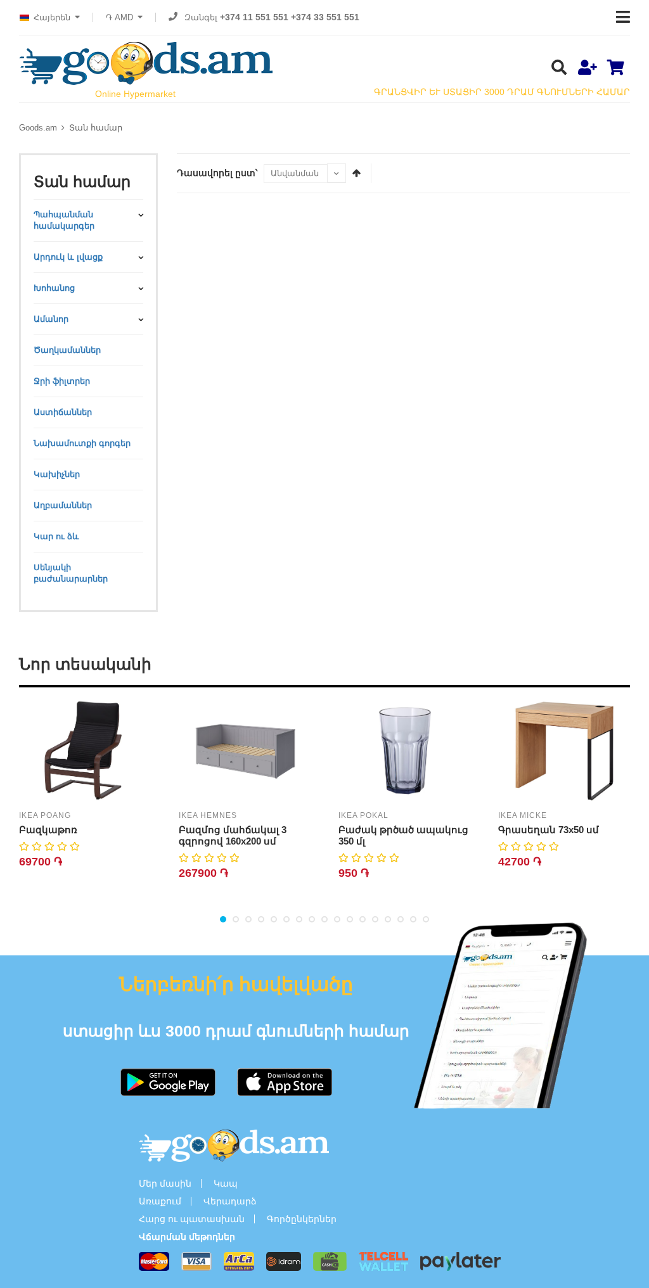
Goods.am (38, 127)
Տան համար (95, 127)
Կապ (226, 1183)
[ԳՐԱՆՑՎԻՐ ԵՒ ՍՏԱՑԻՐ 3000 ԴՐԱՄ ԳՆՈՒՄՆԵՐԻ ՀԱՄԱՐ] (587, 68)
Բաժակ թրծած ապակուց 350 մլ (403, 835)
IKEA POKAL (363, 815)
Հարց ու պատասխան (192, 1219)
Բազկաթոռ (48, 829)
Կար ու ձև (56, 536)
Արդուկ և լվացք (68, 257)
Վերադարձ (230, 1201)
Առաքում (160, 1201)
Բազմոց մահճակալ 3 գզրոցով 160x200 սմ (232, 835)
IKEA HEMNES (208, 815)
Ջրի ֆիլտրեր (62, 381)
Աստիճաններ (63, 412)
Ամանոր (51, 319)
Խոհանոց (54, 288)
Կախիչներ (57, 474)
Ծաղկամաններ (67, 350)
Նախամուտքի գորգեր (82, 443)
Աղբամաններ (63, 505)
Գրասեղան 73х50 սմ (548, 829)
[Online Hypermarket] (146, 63)
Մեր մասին (165, 1183)
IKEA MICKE (522, 815)
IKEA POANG (45, 815)
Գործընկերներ (302, 1219)
